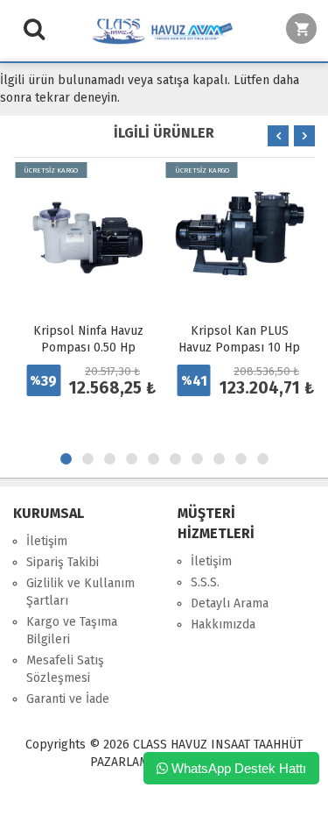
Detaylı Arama (230, 603)
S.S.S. (205, 582)
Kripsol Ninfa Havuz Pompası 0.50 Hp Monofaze (88, 347)
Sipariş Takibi (62, 562)
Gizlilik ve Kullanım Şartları (80, 592)
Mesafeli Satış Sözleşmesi (65, 669)
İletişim (46, 541)
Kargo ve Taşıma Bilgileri (71, 630)
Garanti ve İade (67, 699)
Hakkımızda (223, 624)
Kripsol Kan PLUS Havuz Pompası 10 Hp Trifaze (239, 347)
